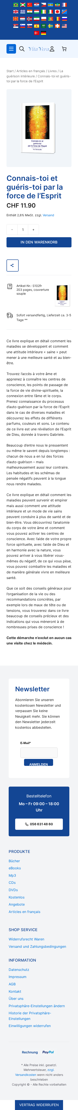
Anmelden (38, 764)
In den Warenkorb (39, 242)
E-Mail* (25, 743)
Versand (48, 215)
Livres (52, 71)
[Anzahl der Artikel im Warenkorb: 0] (64, 49)
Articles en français (30, 71)
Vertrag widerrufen (39, 1105)
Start (10, 71)
